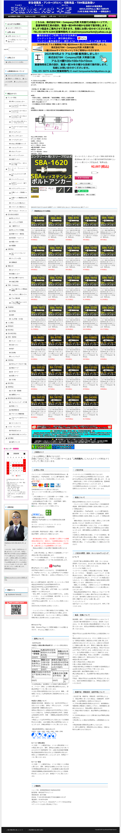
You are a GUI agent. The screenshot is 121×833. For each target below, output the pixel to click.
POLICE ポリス (16, 430)
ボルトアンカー (46, 76)
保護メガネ (14, 241)
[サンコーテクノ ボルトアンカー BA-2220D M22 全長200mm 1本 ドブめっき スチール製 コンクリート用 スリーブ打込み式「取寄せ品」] (73, 400)
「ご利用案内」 (77, 459)
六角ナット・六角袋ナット (19, 193)
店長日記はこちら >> (10, 568)
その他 (13, 379)
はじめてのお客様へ (14, 24)
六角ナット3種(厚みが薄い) (19, 198)
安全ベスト (14, 345)
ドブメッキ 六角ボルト (18, 207)
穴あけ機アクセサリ (17, 278)
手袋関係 (10, 307)
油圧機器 (10, 438)
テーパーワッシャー (17, 179)
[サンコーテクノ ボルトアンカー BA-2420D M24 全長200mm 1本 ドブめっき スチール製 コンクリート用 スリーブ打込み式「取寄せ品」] (90, 400)
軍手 (12, 315)
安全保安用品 (12, 333)
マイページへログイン (100, 16)
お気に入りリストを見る (15, 62)
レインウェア (15, 356)
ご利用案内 (43, 16)
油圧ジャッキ (15, 442)
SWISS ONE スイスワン (19, 434)
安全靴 (13, 352)
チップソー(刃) (16, 258)
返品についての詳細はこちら (86, 187)
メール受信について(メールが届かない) (17, 40)
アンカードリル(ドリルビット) (19, 127)
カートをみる (112, 16)
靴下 (12, 349)
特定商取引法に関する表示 (36, 830)
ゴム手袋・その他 (17, 319)
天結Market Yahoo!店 (14, 594)
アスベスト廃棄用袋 (17, 414)
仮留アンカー (15, 159)
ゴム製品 (10, 322)
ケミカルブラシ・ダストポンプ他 (19, 163)
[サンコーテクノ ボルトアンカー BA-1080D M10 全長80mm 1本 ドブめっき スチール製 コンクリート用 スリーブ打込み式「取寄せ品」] (90, 340)
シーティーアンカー (17, 155)
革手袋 (13, 311)
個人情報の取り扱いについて (15, 830)
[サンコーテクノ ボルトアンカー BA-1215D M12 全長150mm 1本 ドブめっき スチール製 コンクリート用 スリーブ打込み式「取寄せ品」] (90, 370)
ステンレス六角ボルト (18, 203)
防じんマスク (15, 218)
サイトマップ (63, 16)
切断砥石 (14, 262)
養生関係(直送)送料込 (15, 398)
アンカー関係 (36, 76)
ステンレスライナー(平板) (18, 174)
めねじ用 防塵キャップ (18, 144)
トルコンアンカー (17, 147)
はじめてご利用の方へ (15, 28)
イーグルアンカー (17, 140)
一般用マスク (15, 226)
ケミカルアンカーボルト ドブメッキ (19, 111)
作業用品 (10, 360)
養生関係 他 (15, 410)
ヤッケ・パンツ (16, 341)
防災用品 (10, 330)
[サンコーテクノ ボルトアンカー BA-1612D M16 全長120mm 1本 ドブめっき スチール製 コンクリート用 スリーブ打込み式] (38, 400)
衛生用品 (10, 383)
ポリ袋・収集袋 (16, 391)
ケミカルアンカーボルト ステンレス (19, 106)
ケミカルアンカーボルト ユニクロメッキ (19, 116)
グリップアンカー (17, 136)
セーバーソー (15, 270)
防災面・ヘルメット (17, 238)
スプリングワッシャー (18, 188)
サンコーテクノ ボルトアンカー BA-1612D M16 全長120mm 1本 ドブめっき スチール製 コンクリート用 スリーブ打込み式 (38, 411)
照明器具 (10, 326)
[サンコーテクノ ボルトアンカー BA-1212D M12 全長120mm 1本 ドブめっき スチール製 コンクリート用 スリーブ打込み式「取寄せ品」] (73, 370)
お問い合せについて (14, 36)
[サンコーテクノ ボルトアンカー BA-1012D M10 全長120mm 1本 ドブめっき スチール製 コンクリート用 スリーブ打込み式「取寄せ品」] (38, 370)
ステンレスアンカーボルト (16, 75)
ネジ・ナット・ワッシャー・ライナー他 (18, 169)
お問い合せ (52, 16)
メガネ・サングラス (14, 427)
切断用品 (10, 249)
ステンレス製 (56, 76)
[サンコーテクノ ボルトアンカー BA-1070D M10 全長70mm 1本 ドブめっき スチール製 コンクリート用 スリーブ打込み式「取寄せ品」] (73, 340)
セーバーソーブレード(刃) (18, 253)
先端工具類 (14, 281)
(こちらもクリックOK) (94, 459)
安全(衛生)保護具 (13, 214)
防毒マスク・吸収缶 (17, 234)
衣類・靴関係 (12, 337)
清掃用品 (10, 387)
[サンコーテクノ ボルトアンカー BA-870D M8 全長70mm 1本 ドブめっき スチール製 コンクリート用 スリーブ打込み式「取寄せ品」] (56, 340)
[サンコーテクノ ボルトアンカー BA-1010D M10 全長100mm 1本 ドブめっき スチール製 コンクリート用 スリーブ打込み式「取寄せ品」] (108, 340)
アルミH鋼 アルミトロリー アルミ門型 (19, 302)
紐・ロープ (14, 372)
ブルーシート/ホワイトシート (19, 418)
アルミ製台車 (15, 298)
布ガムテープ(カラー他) (18, 364)
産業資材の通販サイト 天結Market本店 (23, 16)
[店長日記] (16, 540)
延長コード (14, 375)
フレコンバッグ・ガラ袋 (19, 402)
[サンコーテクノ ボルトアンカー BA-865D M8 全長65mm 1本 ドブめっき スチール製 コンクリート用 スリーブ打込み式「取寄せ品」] (38, 340)
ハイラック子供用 (17, 222)
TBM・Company (13, 285)
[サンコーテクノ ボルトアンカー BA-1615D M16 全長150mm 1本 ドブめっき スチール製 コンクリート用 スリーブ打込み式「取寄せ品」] (56, 400)
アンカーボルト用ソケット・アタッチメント (19, 122)
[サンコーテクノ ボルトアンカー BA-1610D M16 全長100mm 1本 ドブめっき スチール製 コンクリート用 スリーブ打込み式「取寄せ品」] (108, 370)
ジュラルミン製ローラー (19, 294)
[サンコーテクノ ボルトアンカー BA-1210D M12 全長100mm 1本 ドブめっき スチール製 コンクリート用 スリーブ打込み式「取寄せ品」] (56, 370)
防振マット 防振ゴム (14, 78)
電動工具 (10, 266)
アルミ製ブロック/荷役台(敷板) (19, 289)
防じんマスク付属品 (17, 230)
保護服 (13, 245)
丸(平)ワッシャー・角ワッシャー (18, 183)
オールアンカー (16, 132)
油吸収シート (15, 394)
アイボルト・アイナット (19, 211)
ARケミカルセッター (18, 101)
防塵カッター (15, 274)
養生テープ (14, 368)
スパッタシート (16, 423)
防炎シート (14, 406)
